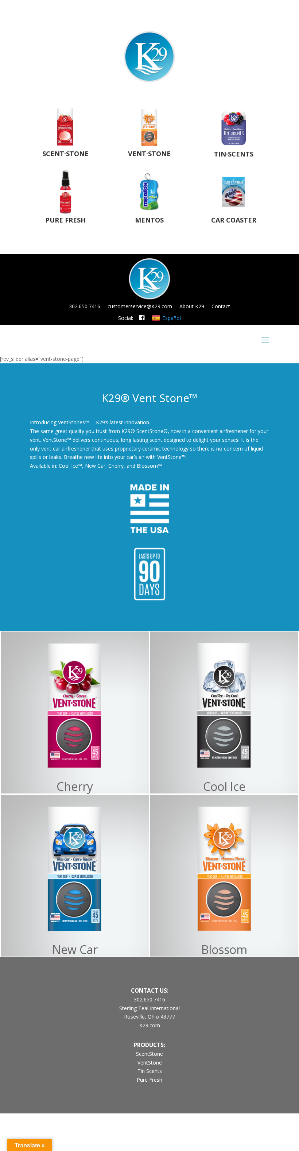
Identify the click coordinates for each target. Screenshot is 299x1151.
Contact (220, 306)
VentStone (149, 1062)
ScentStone (149, 1053)
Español (171, 317)
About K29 (191, 306)
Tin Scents (149, 1070)
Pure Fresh (149, 1079)
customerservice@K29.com (140, 306)
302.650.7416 (84, 306)
